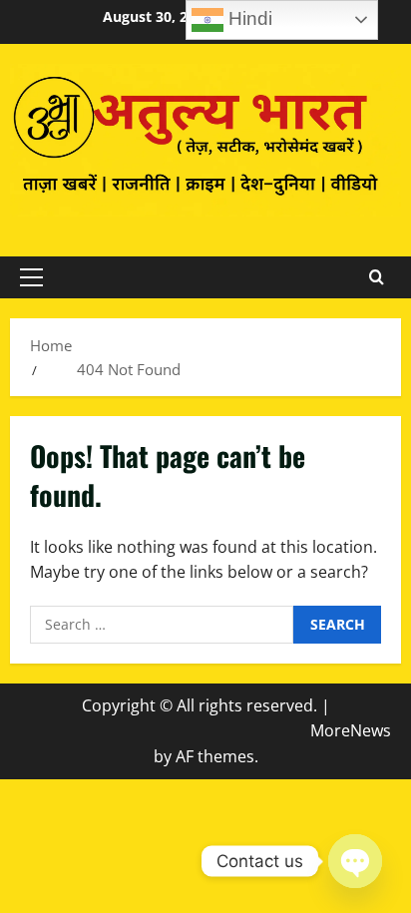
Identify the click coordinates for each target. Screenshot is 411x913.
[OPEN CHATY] (355, 861)
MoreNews (350, 730)
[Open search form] (376, 277)
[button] (31, 277)
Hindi (247, 18)
